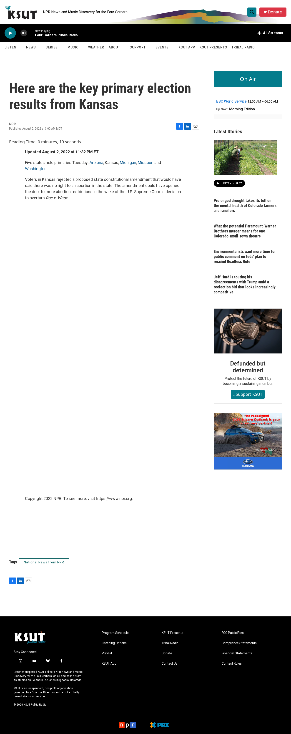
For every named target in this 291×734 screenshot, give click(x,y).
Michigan (128, 162)
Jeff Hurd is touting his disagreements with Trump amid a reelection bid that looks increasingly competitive (245, 284)
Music (73, 47)
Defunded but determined (248, 367)
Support (138, 47)
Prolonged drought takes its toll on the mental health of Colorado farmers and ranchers (245, 205)
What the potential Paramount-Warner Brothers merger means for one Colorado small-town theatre (245, 231)
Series (52, 47)
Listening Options (114, 643)
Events (162, 47)
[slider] (31, 32)
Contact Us (169, 663)
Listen (10, 47)
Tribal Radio (243, 47)
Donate (275, 12)
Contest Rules (232, 663)
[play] (10, 33)
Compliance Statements (239, 643)
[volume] (24, 33)
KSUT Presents (213, 47)
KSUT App (186, 47)
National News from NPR (44, 562)
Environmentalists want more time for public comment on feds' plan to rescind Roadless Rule (245, 256)
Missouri (146, 162)
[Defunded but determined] (248, 331)
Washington (36, 168)
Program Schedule (115, 633)
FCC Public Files (233, 633)
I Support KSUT (247, 394)
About (114, 47)
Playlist (107, 653)
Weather (96, 47)
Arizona (96, 162)
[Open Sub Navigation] (20, 47)
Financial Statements (237, 653)
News (31, 47)
